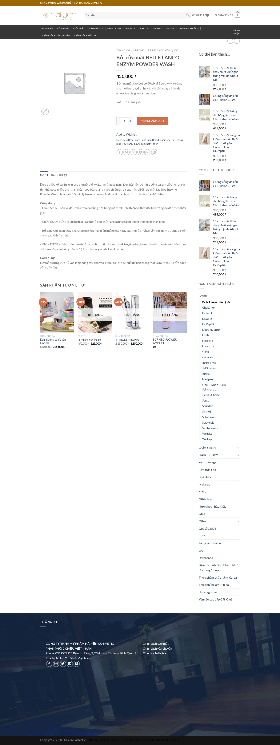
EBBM (206, 335)
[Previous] (40, 325)
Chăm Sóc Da (207, 447)
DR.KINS (157, 28)
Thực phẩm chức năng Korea (218, 577)
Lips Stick (205, 477)
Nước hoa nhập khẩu (212, 506)
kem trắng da (207, 469)
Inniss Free (209, 362)
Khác (143, 28)
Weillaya (207, 439)
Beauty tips (114, 28)
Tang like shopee (109, 740)
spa (201, 550)
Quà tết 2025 (207, 528)
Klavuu (206, 373)
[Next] (187, 325)
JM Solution (209, 368)
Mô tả (44, 175)
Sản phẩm (95, 28)
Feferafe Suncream (89, 339)
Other (202, 521)
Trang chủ (46, 28)
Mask (202, 491)
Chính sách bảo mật (191, 28)
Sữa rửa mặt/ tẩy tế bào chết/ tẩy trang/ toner (218, 567)
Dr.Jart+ (207, 313)
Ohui (202, 513)
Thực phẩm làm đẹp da (214, 584)
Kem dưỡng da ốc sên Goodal (53, 341)
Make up (204, 484)
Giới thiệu (79, 28)
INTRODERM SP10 (127, 339)
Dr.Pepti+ (208, 324)
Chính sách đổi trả (85, 35)
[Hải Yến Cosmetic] (59, 15)
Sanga (206, 400)
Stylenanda (206, 558)
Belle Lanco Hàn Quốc (216, 302)
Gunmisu (207, 357)
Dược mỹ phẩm (211, 329)
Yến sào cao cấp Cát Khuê (215, 599)
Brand (129, 28)
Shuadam (207, 406)
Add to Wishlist (126, 134)
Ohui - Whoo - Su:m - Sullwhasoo (215, 387)
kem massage (207, 462)
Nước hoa (205, 499)
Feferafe (207, 340)
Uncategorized (208, 592)
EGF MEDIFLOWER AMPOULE (165, 341)
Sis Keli (206, 411)
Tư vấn (170, 28)
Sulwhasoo (209, 417)
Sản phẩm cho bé (210, 543)
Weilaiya (207, 433)
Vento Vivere (210, 428)
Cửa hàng (63, 28)
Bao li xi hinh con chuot (154, 740)
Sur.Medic (208, 422)
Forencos (208, 346)
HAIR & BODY (208, 455)
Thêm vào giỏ (152, 121)
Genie (206, 351)
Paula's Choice (211, 395)
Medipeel (207, 379)
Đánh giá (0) (59, 175)
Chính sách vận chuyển (56, 35)
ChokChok (208, 307)
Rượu (202, 535)
